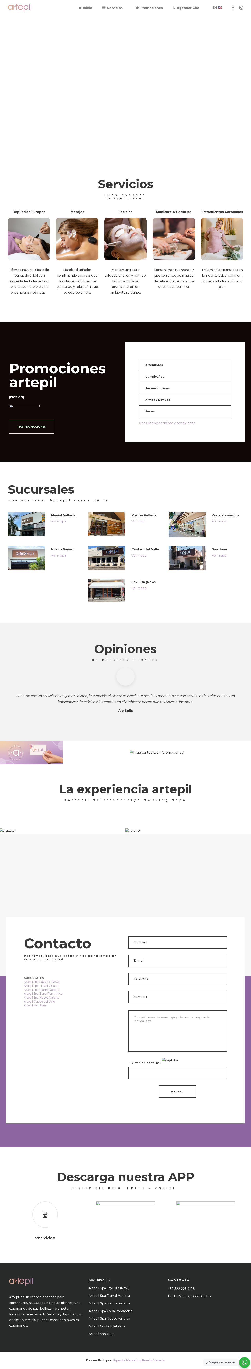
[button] (185, 365)
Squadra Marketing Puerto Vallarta (139, 1360)
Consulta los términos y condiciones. (167, 423)
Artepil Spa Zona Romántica (43, 993)
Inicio (87, 8)
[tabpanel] (63, 831)
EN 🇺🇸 (217, 8)
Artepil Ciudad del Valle (39, 1001)
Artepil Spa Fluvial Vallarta (41, 986)
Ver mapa (58, 521)
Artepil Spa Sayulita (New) (41, 982)
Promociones (151, 8)
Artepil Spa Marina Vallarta (41, 989)
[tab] (185, 365)
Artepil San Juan (35, 1005)
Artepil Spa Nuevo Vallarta (41, 997)
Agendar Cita (188, 8)
